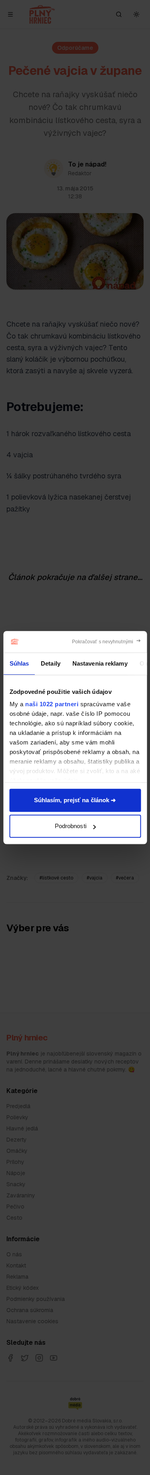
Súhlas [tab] (19, 663)
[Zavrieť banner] (106, 641)
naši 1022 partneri (51, 704)
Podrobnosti (70, 826)
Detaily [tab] (50, 663)
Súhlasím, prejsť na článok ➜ (75, 800)
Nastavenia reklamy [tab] (99, 663)
